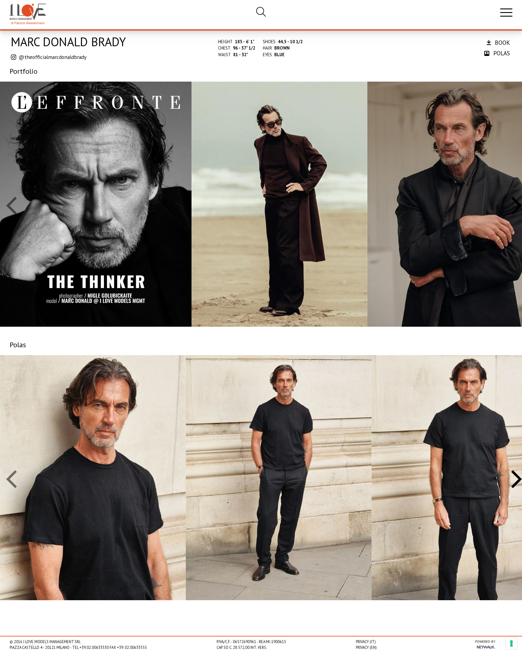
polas (501, 53)
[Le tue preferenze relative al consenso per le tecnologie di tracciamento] (511, 643)
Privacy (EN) (366, 647)
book (501, 42)
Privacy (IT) (366, 641)
